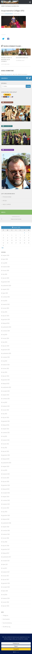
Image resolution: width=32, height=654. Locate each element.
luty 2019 (5, 511)
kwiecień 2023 (6, 364)
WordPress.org (6, 626)
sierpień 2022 (6, 395)
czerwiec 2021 (6, 432)
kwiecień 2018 (6, 534)
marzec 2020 (6, 478)
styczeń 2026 (6, 278)
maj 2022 (5, 402)
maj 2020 (5, 470)
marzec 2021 (6, 444)
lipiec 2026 (5, 259)
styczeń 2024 (6, 346)
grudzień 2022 (6, 380)
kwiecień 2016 (6, 598)
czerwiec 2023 (6, 357)
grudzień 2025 (6, 282)
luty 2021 (5, 447)
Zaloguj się (5, 615)
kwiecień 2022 (6, 406)
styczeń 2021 (6, 451)
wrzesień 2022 (6, 391)
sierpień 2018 (6, 527)
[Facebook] (27, 78)
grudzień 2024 (6, 319)
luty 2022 (5, 413)
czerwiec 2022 (6, 398)
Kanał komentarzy (7, 623)
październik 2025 (7, 285)
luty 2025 (5, 312)
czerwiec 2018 (6, 530)
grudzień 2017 (6, 549)
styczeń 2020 (6, 481)
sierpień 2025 (6, 289)
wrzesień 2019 (6, 493)
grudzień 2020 (6, 455)
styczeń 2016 (6, 606)
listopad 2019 (6, 489)
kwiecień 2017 (6, 572)
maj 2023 (5, 361)
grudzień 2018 (6, 515)
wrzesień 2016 (6, 587)
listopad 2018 (6, 519)
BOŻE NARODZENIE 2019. (22, 57)
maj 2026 (5, 263)
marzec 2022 (6, 410)
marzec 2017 (6, 575)
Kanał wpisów (6, 619)
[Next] (27, 113)
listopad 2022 (6, 383)
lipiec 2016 (5, 591)
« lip (2, 247)
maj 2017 (5, 568)
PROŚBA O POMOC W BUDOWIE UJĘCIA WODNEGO (6, 59)
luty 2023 (5, 372)
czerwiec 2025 (6, 297)
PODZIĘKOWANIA (7, 197)
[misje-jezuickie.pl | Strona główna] (12, 2)
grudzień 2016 (6, 583)
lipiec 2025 (5, 293)
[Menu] (30, 2)
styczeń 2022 (6, 417)
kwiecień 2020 (6, 474)
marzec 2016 (6, 602)
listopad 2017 (6, 553)
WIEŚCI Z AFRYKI (7, 204)
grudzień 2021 (6, 421)
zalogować (9, 74)
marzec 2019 (6, 508)
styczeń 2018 (6, 545)
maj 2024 (5, 334)
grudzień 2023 (6, 349)
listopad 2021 (6, 425)
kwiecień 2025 (6, 304)
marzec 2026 (6, 270)
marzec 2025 (6, 308)
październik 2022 (7, 387)
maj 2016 (5, 594)
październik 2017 (7, 557)
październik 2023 (7, 353)
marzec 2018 (6, 538)
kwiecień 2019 (6, 504)
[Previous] (4, 113)
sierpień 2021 (6, 429)
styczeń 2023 (6, 376)
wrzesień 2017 (6, 560)
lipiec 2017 (5, 564)
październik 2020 (7, 462)
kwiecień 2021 (6, 440)
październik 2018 (7, 523)
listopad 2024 (6, 323)
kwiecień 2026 (6, 266)
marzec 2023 (6, 368)
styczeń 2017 (6, 579)
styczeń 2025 (6, 315)
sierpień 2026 (6, 255)
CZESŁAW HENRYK (9, 14)
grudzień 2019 (6, 485)
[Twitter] (30, 78)
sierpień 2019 (6, 496)
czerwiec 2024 (6, 331)
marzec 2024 (6, 338)
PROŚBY (5, 200)
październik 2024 (7, 327)
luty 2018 (5, 542)
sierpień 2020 (6, 466)
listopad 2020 (6, 459)
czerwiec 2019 (6, 500)
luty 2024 (5, 342)
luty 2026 (5, 274)
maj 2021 (5, 436)
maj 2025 (5, 300)
